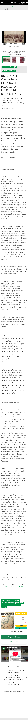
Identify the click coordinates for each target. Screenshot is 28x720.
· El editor (14, 675)
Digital (21, 628)
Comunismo (11, 602)
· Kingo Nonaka (14, 685)
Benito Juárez (19, 602)
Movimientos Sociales (13, 600)
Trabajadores (5, 605)
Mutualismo (18, 605)
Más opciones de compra (14, 637)
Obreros (11, 605)
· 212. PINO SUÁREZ (14, 682)
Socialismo (4, 602)
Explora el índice (14, 642)
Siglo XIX (3, 607)
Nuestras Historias (8, 71)
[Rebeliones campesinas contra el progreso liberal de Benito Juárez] (6, 60)
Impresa (21, 625)
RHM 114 (4, 600)
